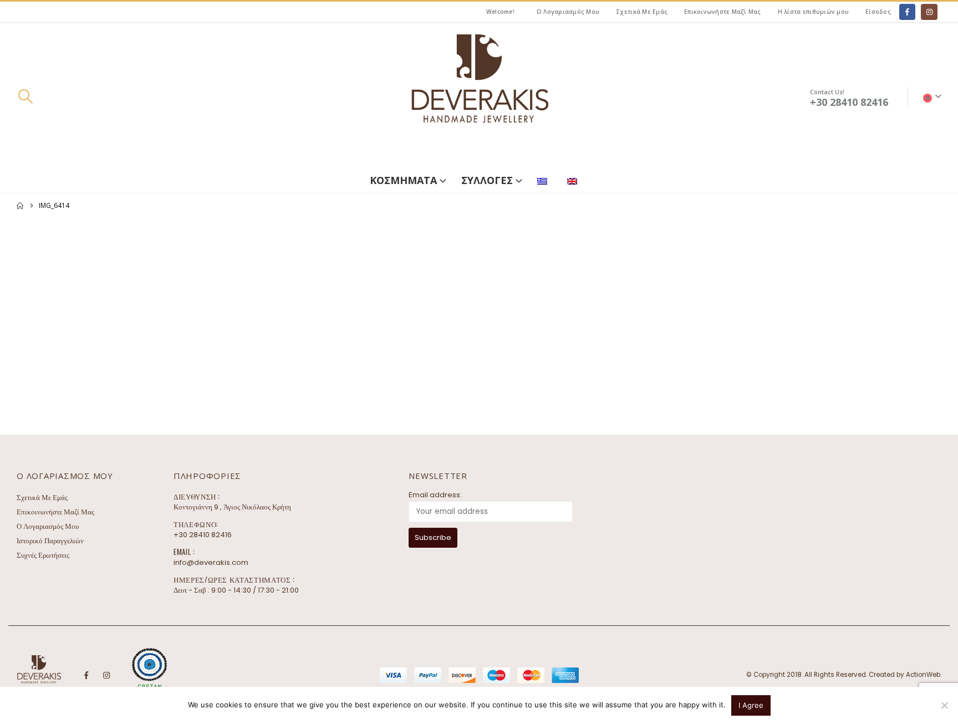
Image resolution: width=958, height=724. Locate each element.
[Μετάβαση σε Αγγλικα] (574, 178)
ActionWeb (923, 674)
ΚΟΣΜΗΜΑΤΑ (403, 180)
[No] (944, 705)
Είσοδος (878, 12)
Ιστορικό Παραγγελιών (50, 541)
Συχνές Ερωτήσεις (43, 555)
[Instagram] (929, 12)
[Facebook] (907, 12)
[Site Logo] (479, 96)
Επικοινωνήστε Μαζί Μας (722, 12)
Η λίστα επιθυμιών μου (813, 12)
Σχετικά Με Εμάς (641, 12)
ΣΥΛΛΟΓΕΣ (487, 180)
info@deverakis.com (211, 562)
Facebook (86, 675)
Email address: (435, 495)
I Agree (750, 705)
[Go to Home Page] (20, 205)
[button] (25, 96)
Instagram (106, 675)
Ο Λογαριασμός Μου (568, 12)
